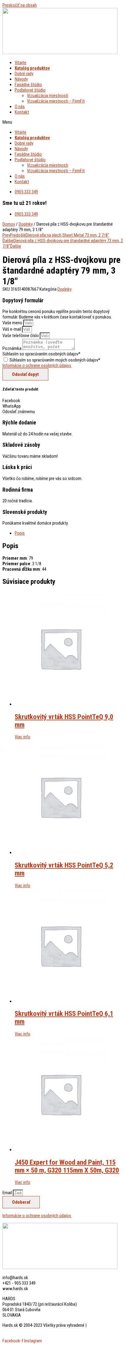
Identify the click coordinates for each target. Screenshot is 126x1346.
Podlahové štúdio (30, 90)
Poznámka (12, 348)
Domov (8, 224)
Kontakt (22, 112)
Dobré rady (24, 73)
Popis (20, 533)
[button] (63, 122)
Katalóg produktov (32, 68)
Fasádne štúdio (28, 84)
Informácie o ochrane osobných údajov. (37, 365)
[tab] (69, 533)
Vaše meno (12, 323)
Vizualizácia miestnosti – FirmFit (56, 101)
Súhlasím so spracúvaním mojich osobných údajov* (54, 360)
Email (7, 1192)
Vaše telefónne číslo (21, 335)
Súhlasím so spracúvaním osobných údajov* (41, 354)
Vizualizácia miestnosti (47, 95)
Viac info (22, 737)
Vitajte (20, 62)
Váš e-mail (12, 329)
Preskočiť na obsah (19, 5)
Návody (21, 79)
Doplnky (26, 224)
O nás (20, 106)
